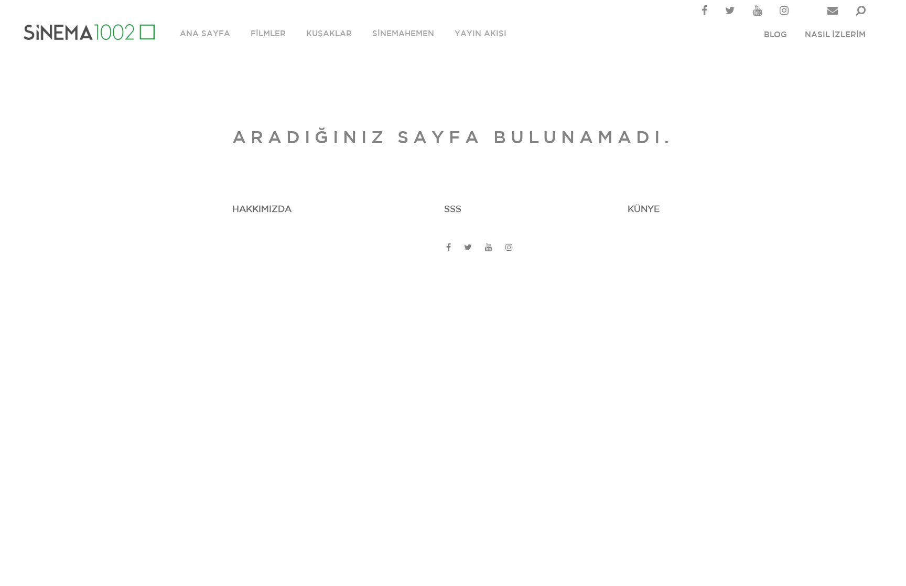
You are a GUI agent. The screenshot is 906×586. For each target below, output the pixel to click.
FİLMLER (268, 34)
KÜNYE (644, 209)
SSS (452, 209)
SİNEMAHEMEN (403, 34)
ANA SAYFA (205, 34)
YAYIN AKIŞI (480, 34)
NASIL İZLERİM (835, 35)
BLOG (775, 35)
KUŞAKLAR (329, 34)
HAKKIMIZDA (262, 209)
